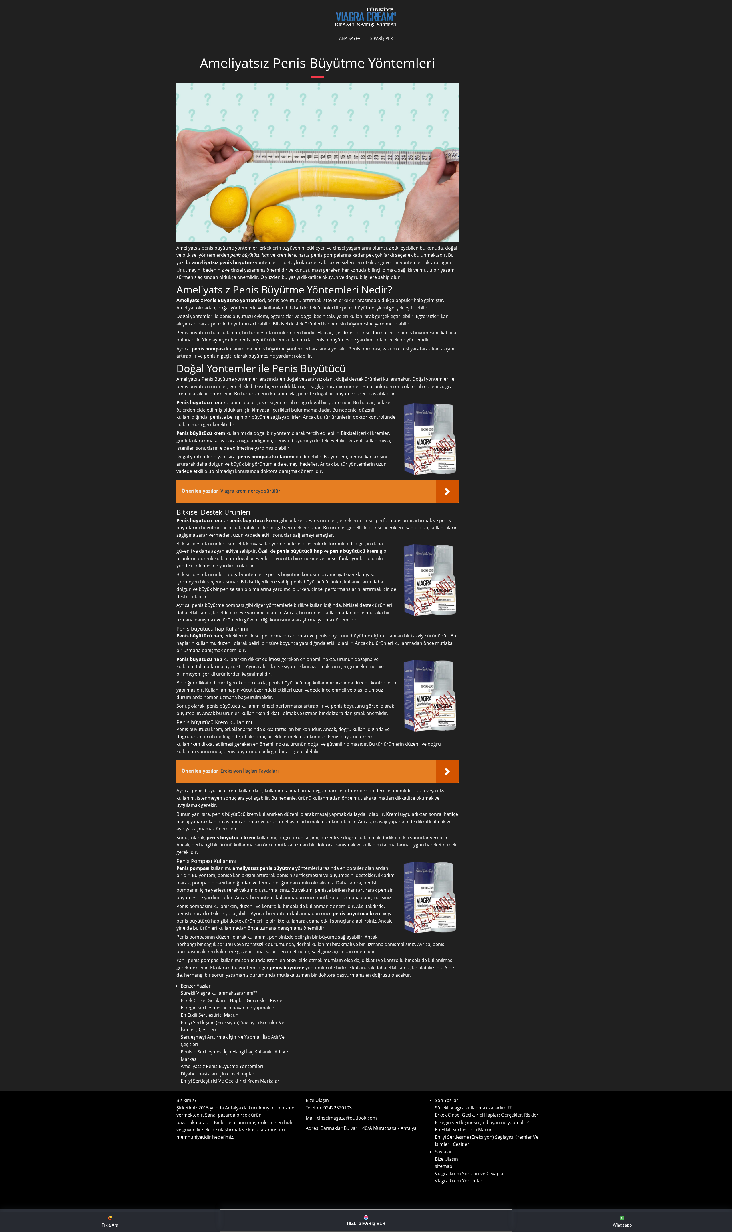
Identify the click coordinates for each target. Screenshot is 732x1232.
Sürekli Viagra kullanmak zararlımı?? (219, 993)
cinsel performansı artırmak (278, 636)
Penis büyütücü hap (199, 659)
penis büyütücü (223, 706)
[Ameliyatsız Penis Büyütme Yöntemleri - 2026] (366, 26)
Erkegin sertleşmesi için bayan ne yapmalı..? (227, 1007)
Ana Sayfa (349, 38)
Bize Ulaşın (446, 1159)
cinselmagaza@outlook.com (347, 1118)
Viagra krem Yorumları (459, 1181)
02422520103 (337, 1108)
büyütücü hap (255, 255)
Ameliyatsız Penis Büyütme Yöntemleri (222, 1066)
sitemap (443, 1166)
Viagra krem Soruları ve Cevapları (470, 1173)
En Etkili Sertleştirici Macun (209, 1015)
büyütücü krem (267, 340)
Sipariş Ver (381, 38)
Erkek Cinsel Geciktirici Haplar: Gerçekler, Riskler (232, 1000)
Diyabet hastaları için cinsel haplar (217, 1074)
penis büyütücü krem (231, 837)
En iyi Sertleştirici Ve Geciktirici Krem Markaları (231, 1081)
